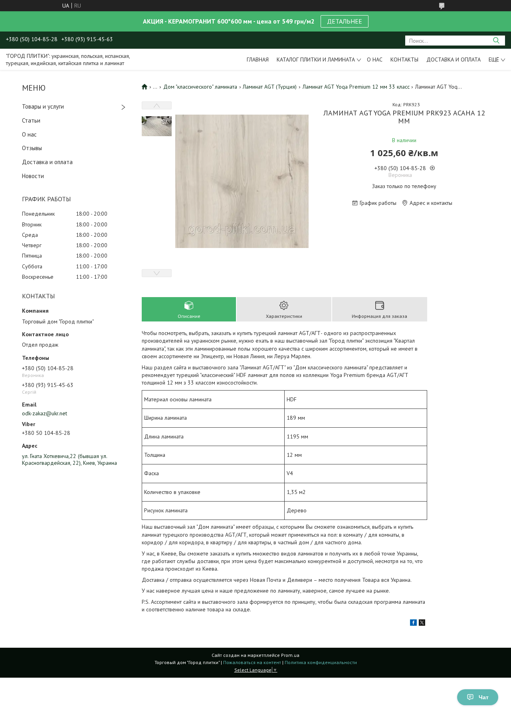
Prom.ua (290, 655)
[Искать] (496, 41)
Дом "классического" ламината (200, 86)
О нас (374, 59)
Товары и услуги (43, 106)
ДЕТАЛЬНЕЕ (344, 21)
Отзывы (32, 148)
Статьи (31, 120)
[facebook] (413, 623)
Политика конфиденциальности (321, 662)
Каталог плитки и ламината (316, 59)
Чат (484, 697)
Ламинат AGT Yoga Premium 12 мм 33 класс (356, 86)
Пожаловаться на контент (252, 662)
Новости (33, 176)
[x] (422, 623)
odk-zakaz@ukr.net (44, 413)
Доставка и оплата (453, 59)
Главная (258, 59)
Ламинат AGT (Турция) (270, 86)
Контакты (404, 59)
